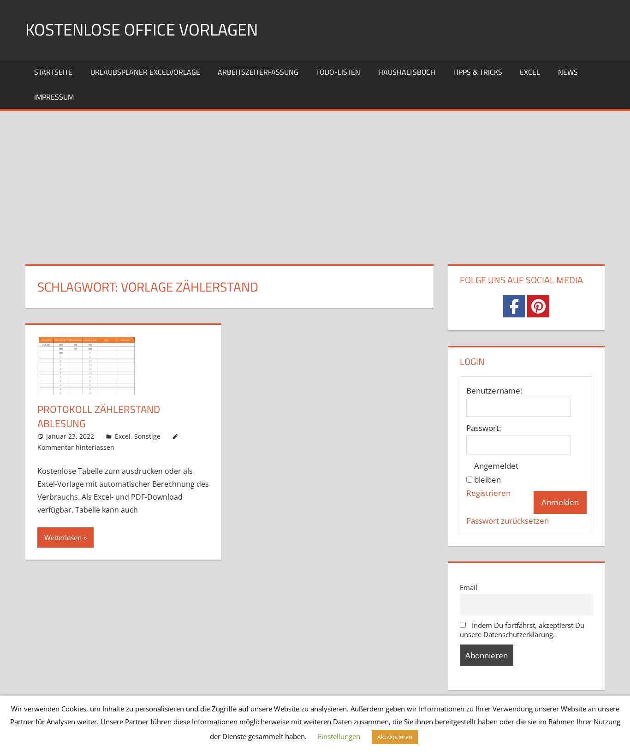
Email (468, 587)
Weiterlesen (63, 537)
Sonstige (147, 436)
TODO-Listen (338, 72)
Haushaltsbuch (406, 72)
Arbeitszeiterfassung (258, 72)
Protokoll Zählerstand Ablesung (98, 416)
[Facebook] (514, 306)
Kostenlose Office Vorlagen (141, 29)
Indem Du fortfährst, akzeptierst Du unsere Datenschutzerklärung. (522, 630)
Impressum (54, 96)
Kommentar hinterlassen (75, 447)
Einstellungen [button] (339, 736)
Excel (530, 72)
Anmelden (560, 502)
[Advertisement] (315, 180)
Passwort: (483, 428)
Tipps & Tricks (477, 72)
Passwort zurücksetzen (507, 520)
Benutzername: (494, 390)
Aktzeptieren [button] (394, 737)
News (568, 72)
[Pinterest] (538, 306)
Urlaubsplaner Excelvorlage (145, 72)
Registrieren (488, 493)
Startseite (53, 72)
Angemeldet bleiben (496, 472)
